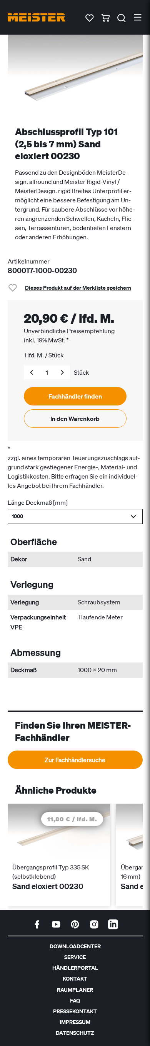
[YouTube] (56, 924)
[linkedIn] (113, 924)
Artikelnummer (29, 261)
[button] (75, 516)
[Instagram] (94, 924)
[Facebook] (37, 924)
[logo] (36, 17)
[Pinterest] (75, 924)
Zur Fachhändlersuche (75, 760)
